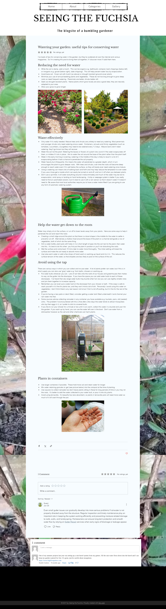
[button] (94, 7)
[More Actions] (126, 504)
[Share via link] (51, 446)
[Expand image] (60, 111)
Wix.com (102, 603)
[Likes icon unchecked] (45, 526)
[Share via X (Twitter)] (45, 446)
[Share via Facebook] (39, 446)
